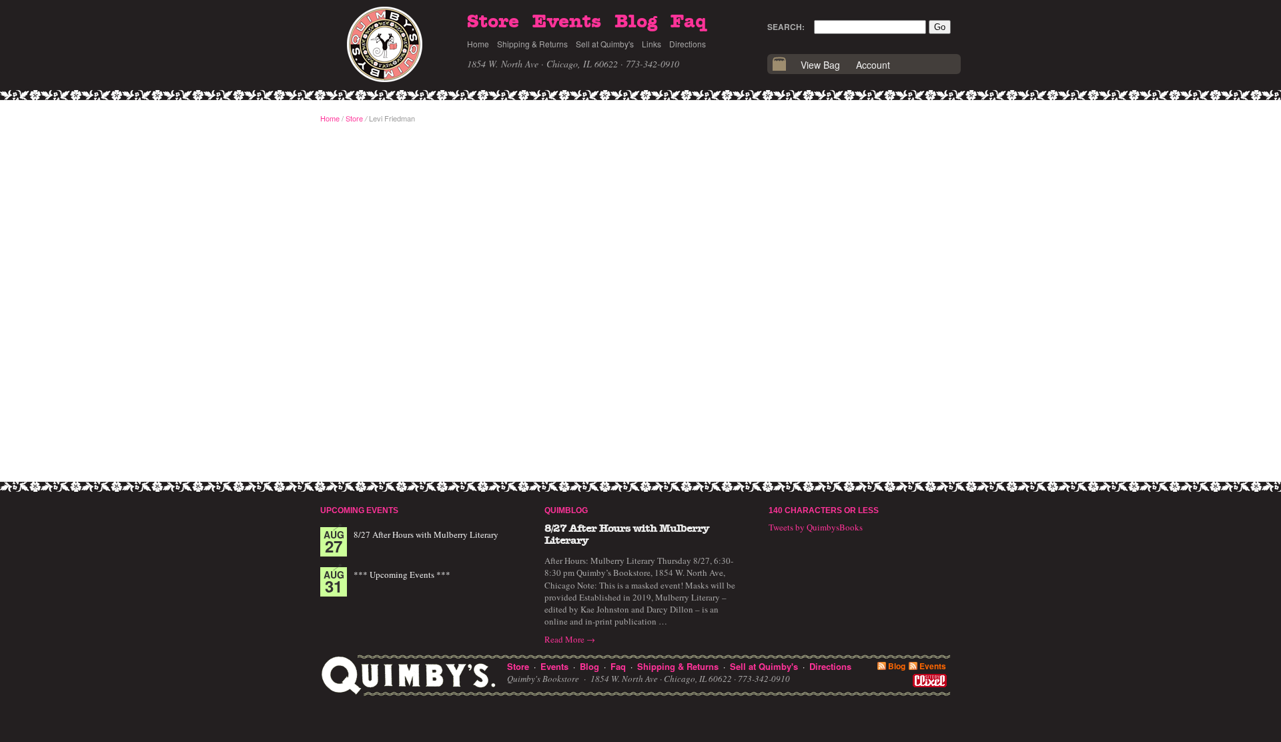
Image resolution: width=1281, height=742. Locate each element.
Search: (786, 27)
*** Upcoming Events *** (402, 575)
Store (493, 22)
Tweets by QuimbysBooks (816, 527)
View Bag (820, 64)
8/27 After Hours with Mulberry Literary (426, 534)
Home (478, 43)
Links (651, 43)
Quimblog (566, 510)
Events (566, 22)
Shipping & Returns (532, 43)
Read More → (569, 639)
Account (873, 64)
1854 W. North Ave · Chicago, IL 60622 (542, 63)
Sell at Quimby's (605, 43)
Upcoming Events (359, 510)
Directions (687, 43)
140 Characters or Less (824, 510)
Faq (689, 22)
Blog (635, 22)
